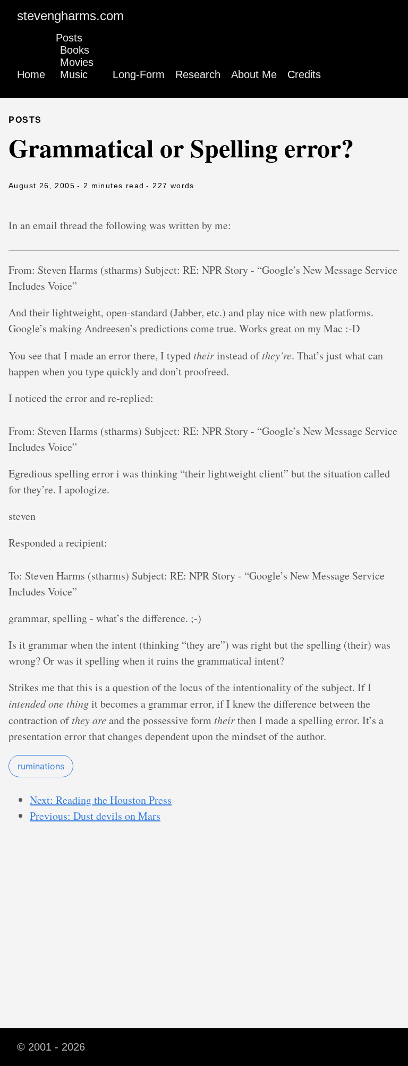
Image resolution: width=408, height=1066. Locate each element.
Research (197, 74)
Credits (304, 74)
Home (31, 74)
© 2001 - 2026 (51, 1047)
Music (74, 74)
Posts (69, 38)
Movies (77, 62)
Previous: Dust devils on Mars (95, 816)
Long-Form (139, 74)
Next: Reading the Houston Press (101, 800)
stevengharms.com (70, 16)
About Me (254, 74)
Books (74, 50)
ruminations (41, 766)
